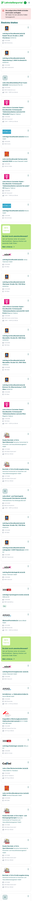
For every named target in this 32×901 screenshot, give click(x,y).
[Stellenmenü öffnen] (28, 27)
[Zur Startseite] (11, 2)
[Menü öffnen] (29, 3)
